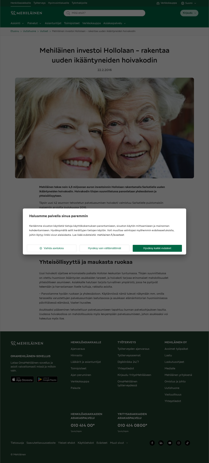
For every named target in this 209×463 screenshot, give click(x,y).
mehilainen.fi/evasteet (110, 235)
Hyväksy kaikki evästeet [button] (157, 248)
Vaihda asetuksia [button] (54, 248)
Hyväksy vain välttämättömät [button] (104, 248)
